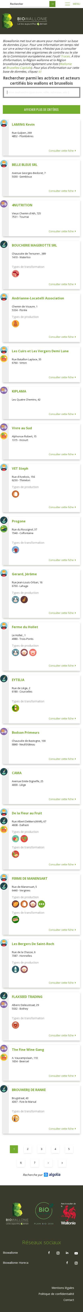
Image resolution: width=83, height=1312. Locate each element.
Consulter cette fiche (61, 150)
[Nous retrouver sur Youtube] (76, 1253)
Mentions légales (63, 1288)
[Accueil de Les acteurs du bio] (25, 21)
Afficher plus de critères (41, 109)
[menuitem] (63, 1288)
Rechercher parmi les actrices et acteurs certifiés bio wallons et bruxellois (41, 80)
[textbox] (41, 92)
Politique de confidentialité (56, 1294)
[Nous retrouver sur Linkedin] (67, 1253)
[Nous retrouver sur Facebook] (49, 1253)
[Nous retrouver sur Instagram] (58, 1253)
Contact (68, 1300)
